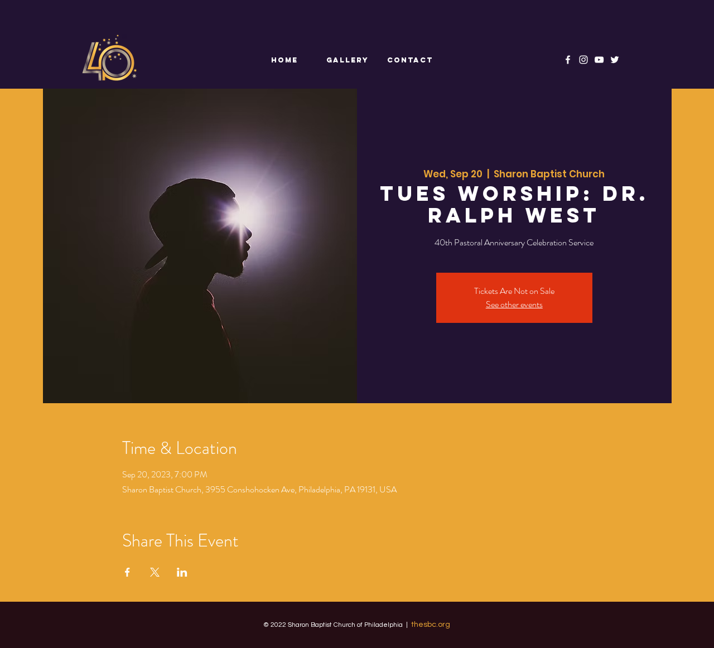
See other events (514, 304)
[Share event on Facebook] (127, 572)
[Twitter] (614, 59)
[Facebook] (567, 59)
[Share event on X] (154, 572)
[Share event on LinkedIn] (182, 572)
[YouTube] (599, 59)
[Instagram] (583, 59)
